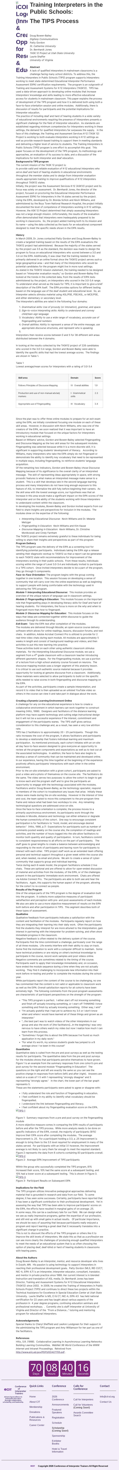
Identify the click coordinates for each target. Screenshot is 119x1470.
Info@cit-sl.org (107, 1396)
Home (32, 1396)
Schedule (57, 1423)
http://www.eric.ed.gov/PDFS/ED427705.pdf (40, 1352)
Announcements (60, 1404)
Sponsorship (58, 1436)
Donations (34, 1412)
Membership (35, 1407)
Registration (58, 1417)
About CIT (34, 1402)
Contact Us (105, 1402)
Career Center (36, 1425)
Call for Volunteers (83, 1405)
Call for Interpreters (83, 1399)
